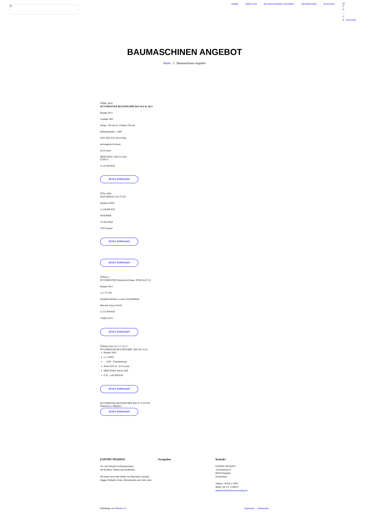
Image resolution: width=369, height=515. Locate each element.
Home (167, 63)
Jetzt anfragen (119, 179)
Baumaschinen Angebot (170, 476)
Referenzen (197, 466)
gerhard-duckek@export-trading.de (231, 490)
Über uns (164, 471)
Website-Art (120, 508)
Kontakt (195, 471)
